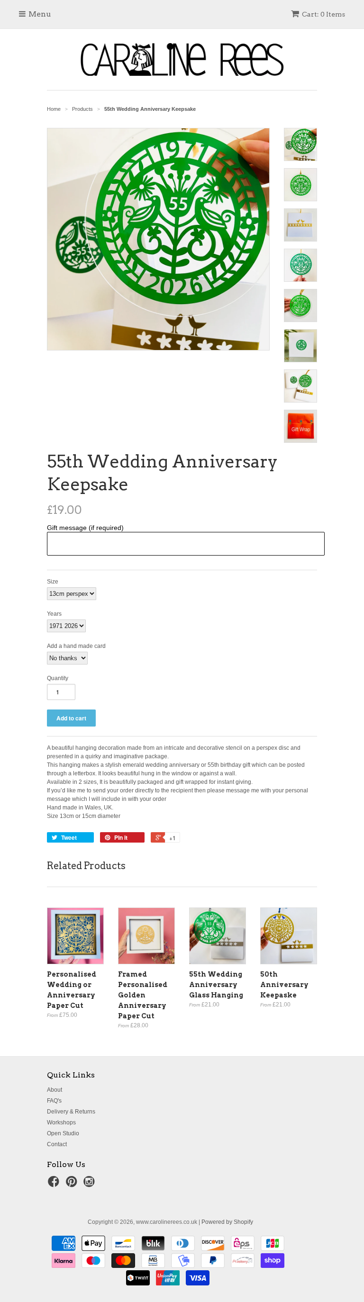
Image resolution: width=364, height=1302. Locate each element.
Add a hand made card (76, 646)
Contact (57, 1144)
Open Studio (63, 1133)
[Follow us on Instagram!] (90, 1184)
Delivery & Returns (71, 1111)
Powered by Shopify (227, 1222)
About (54, 1089)
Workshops (61, 1122)
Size (52, 581)
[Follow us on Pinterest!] (73, 1184)
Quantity (57, 678)
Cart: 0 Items (323, 14)
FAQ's (54, 1100)
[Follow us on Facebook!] (55, 1184)
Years (54, 614)
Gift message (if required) (85, 527)
